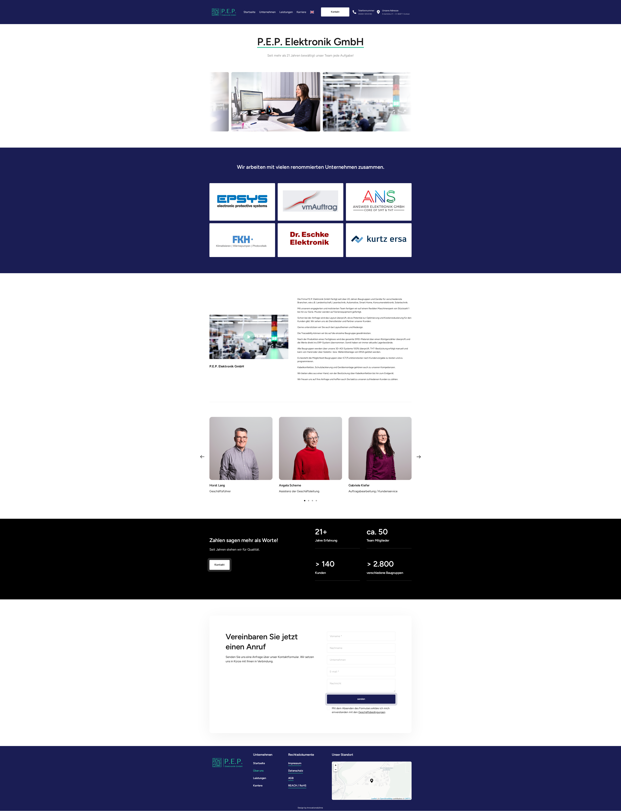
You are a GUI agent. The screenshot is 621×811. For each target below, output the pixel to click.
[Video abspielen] (249, 337)
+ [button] (336, 765)
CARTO (407, 798)
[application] (372, 781)
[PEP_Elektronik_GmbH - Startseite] (223, 12)
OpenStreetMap (386, 798)
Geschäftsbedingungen (371, 712)
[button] (419, 457)
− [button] (336, 769)
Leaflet (374, 798)
